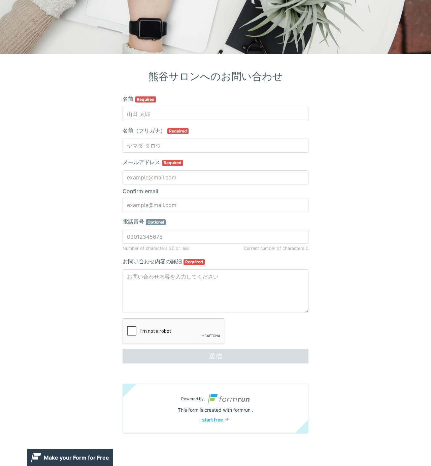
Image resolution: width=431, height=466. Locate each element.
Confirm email (140, 191)
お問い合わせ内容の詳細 (163, 261)
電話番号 (143, 221)
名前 (139, 98)
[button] (215, 409)
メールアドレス (152, 162)
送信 (215, 356)
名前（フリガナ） (155, 130)
